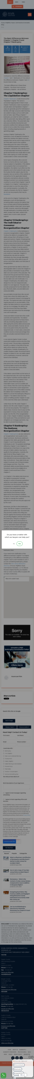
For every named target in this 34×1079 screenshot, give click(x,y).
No (14, 544)
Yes (19, 544)
